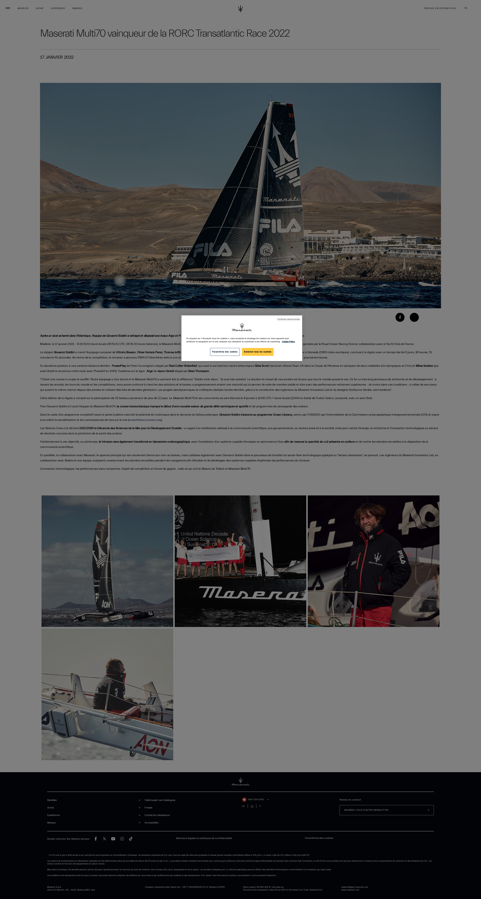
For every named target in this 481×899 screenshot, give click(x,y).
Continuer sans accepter (288, 319)
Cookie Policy (288, 341)
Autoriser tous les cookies (258, 352)
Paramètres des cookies (225, 352)
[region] (242, 338)
